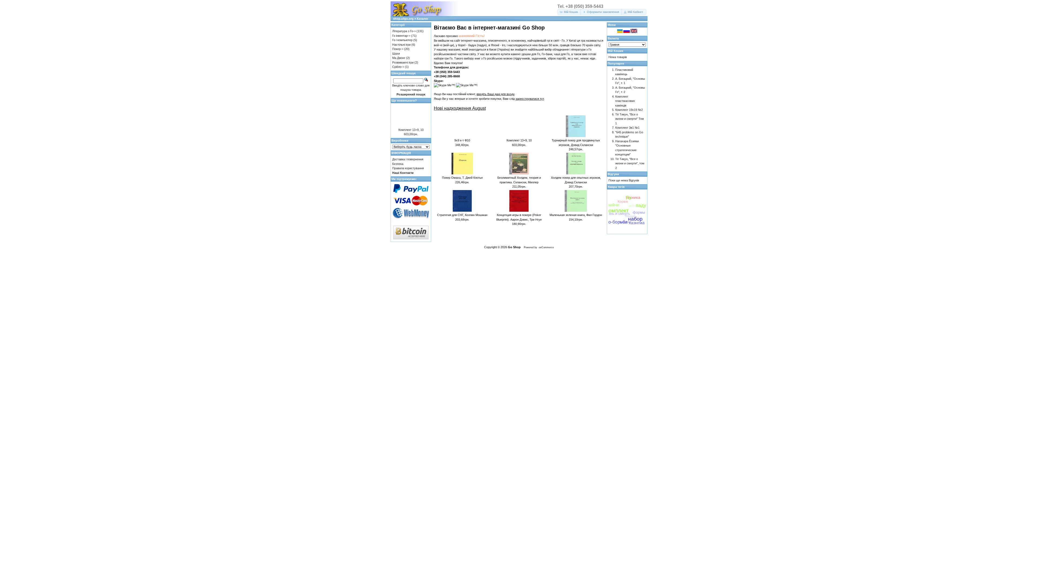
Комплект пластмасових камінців (625, 101)
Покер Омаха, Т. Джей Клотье (462, 177)
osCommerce (546, 247)
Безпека (397, 163)
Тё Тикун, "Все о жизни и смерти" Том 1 (629, 119)
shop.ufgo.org (403, 18)
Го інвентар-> (401, 35)
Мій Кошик (615, 50)
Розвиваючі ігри (403, 62)
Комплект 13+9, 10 (519, 140)
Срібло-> (398, 66)
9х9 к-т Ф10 (462, 140)
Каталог (422, 18)
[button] (569, 12)
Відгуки (613, 174)
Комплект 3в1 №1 (627, 127)
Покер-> (397, 49)
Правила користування (408, 168)
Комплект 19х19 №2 (629, 109)
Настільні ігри (401, 44)
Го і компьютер (402, 40)
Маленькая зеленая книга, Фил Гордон (576, 215)
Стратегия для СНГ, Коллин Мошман (462, 215)
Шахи (396, 53)
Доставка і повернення (407, 159)
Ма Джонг (398, 57)
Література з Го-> (404, 31)
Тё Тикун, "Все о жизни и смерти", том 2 (629, 163)
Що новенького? (404, 100)
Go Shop (514, 247)
